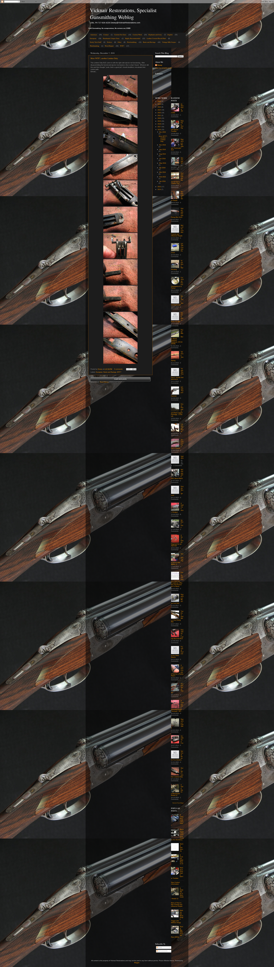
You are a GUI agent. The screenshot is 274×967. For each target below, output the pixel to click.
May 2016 (162, 163)
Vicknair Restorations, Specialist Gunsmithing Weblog (123, 13)
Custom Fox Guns (120, 35)
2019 (159, 121)
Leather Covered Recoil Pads (156, 38)
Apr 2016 (162, 168)
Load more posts (120, 379)
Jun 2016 (162, 158)
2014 (159, 189)
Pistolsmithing (131, 42)
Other (119, 42)
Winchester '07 (182, 160)
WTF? (122, 46)
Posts (160, 947)
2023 (159, 110)
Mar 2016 (162, 172)
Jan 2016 (162, 181)
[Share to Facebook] (133, 369)
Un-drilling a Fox (182, 739)
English (170, 35)
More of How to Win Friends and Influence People (176, 904)
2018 (159, 124)
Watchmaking (94, 46)
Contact (106, 35)
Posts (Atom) (104, 382)
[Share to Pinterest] (135, 369)
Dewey (159, 65)
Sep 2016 (162, 149)
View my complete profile (163, 68)
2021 (159, 115)
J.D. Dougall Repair (182, 428)
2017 (159, 127)
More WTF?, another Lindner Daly (104, 58)
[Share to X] (131, 369)
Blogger (136, 962)
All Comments (163, 951)
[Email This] (127, 369)
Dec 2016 (162, 132)
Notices (109, 42)
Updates (182, 457)
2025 (159, 104)
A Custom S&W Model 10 (181, 859)
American (93, 35)
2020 (159, 118)
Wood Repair (109, 46)
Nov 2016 (162, 145)
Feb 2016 (162, 177)
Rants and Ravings (149, 42)
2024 (159, 107)
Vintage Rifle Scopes (169, 42)
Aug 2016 (162, 154)
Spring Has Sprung (181, 847)
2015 (159, 186)
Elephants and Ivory (155, 35)
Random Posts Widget (178, 803)
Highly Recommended (132, 38)
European (93, 38)
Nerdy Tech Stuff (95, 42)
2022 (159, 112)
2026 (159, 101)
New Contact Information (175, 883)
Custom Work (137, 35)
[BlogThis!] (129, 369)
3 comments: (118, 369)
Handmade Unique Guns (111, 38)
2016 (159, 129)
